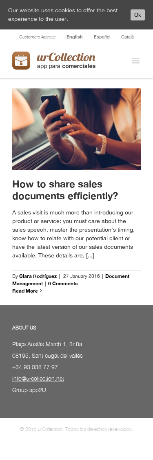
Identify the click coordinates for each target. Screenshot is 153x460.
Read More (25, 291)
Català (127, 36)
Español (102, 36)
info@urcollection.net (38, 378)
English (75, 36)
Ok (137, 15)
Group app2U (29, 389)
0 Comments (63, 283)
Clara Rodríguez (38, 276)
